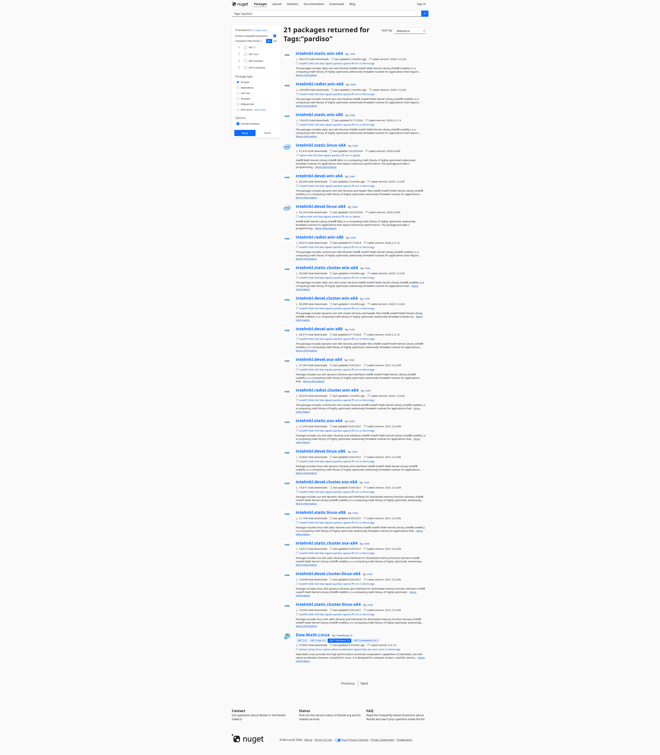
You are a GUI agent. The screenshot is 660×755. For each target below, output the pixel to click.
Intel (352, 54)
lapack (329, 63)
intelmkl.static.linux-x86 (321, 512)
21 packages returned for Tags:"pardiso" (326, 34)
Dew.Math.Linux (313, 635)
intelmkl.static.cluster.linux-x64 (328, 604)
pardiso (337, 63)
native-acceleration (342, 649)
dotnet (303, 649)
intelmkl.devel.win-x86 (319, 329)
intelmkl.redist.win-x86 (320, 237)
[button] (253, 30)
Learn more (261, 30)
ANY (275, 41)
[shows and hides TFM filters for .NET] (239, 47)
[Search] (424, 14)
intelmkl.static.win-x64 (319, 53)
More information (306, 75)
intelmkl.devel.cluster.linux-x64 (328, 573)
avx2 (375, 649)
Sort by (387, 30)
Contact (238, 710)
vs (360, 63)
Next (364, 683)
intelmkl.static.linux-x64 (321, 145)
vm (357, 63)
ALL (269, 41)
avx (370, 649)
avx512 (383, 649)
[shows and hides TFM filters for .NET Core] (239, 54)
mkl (316, 63)
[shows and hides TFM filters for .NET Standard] (239, 61)
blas (322, 63)
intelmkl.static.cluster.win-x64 (327, 267)
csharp (311, 649)
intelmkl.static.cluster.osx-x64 (327, 543)
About (308, 740)
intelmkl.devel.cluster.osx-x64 (326, 482)
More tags (369, 63)
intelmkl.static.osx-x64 (319, 420)
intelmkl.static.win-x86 (319, 114)
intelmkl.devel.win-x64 (319, 176)
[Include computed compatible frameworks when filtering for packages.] (274, 36)
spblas (356, 155)
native (302, 155)
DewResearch (344, 635)
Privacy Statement (382, 740)
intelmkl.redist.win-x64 (320, 84)
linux (319, 649)
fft (352, 63)
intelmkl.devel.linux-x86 (320, 451)
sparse (347, 63)
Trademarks (404, 740)
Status (304, 710)
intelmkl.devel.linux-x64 (320, 206)
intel (309, 155)
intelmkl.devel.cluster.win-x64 (327, 298)
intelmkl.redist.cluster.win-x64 (327, 390)
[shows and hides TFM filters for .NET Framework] (239, 67)
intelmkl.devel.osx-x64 (319, 359)
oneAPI (303, 63)
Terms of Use (323, 740)
